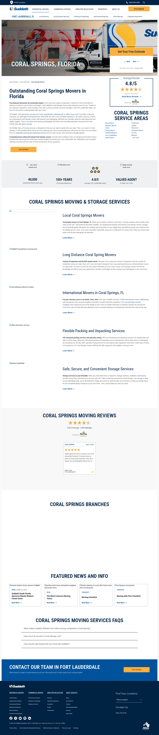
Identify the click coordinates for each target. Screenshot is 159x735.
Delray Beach (110, 130)
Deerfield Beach (111, 133)
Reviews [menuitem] (68, 710)
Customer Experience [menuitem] (53, 701)
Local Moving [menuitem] (13, 698)
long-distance (48, 114)
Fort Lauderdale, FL (23, 16)
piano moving (27, 124)
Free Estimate (139, 9)
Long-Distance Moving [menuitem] (15, 701)
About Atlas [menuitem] (69, 713)
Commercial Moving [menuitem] (62, 9)
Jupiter (133, 126)
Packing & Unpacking (81, 16)
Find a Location (122, 700)
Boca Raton (109, 123)
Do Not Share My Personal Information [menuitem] (30, 728)
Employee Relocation (135, 16)
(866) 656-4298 (121, 713)
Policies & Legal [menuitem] (66, 728)
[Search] (143, 2)
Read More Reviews (130, 96)
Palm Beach (109, 138)
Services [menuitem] (49, 698)
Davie (107, 128)
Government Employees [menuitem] (15, 713)
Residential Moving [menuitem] (40, 9)
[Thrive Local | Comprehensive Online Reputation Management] (131, 102)
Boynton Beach (110, 126)
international (58, 114)
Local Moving (44, 16)
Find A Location (19, 2)
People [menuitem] (49, 707)
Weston (134, 135)
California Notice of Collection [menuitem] (51, 728)
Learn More (67, 238)
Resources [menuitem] (102, 9)
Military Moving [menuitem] (13, 710)
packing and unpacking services (34, 133)
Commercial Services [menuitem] (34, 698)
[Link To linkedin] (29, 718)
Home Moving (13, 82)
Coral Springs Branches (79, 504)
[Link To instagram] (24, 718)
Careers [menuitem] (68, 704)
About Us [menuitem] (116, 9)
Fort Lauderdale (24, 82)
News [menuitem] (67, 698)
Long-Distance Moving (61, 16)
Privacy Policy (139, 68)
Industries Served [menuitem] (33, 704)
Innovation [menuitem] (50, 704)
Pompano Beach (137, 130)
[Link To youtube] (20, 718)
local (41, 114)
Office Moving (118, 16)
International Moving (101, 16)
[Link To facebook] (10, 718)
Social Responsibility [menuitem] (71, 707)
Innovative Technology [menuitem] (34, 701)
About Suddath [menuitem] (71, 693)
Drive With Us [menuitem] (69, 701)
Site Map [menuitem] (75, 728)
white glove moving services (30, 117)
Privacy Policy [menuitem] (13, 728)
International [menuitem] (50, 710)
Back (128, 61)
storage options (78, 133)
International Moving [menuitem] (14, 704)
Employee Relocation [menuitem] (84, 9)
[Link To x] (15, 718)
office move (70, 114)
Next (135, 61)
